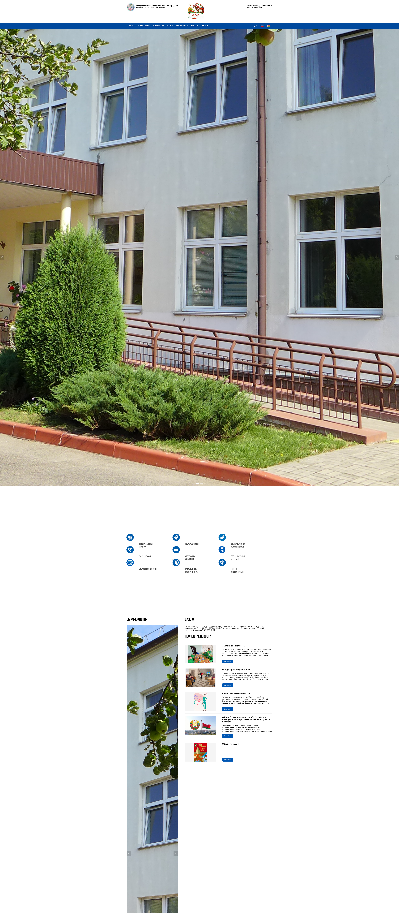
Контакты (204, 26)
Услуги (170, 26)
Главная (131, 26)
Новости (194, 26)
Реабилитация (158, 26)
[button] (2, 257)
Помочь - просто (182, 26)
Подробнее (227, 661)
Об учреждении (144, 26)
